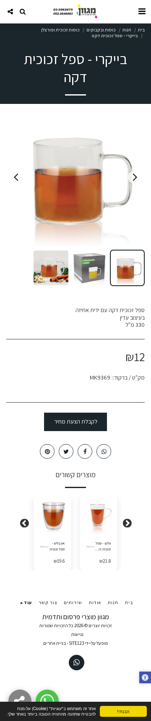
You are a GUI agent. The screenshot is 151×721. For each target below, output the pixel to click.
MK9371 (90, 546)
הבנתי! (123, 711)
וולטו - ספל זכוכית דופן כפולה (103, 546)
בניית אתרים (54, 643)
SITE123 (76, 643)
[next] (16, 177)
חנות (126, 30)
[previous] (134, 177)
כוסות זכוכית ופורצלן (60, 30)
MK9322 (44, 546)
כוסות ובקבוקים (101, 30)
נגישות (77, 634)
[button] (142, 11)
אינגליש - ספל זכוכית (57, 546)
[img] (98, 515)
